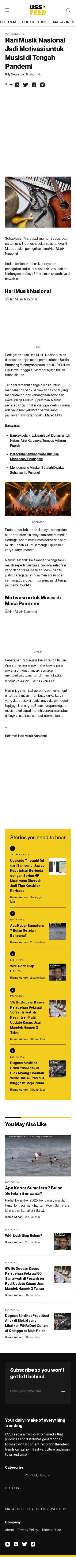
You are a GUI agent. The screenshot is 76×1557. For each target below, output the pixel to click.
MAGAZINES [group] (63, 22)
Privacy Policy (28, 1530)
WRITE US (58, 1509)
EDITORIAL (13, 1488)
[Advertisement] (38, 136)
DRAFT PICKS (37, 1509)
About (9, 1530)
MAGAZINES (14, 1509)
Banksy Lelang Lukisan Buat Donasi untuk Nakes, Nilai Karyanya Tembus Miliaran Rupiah (40, 440)
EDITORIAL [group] (9, 22)
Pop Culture (14, 33)
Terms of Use (51, 1530)
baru (24, 580)
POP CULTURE (34, 22)
